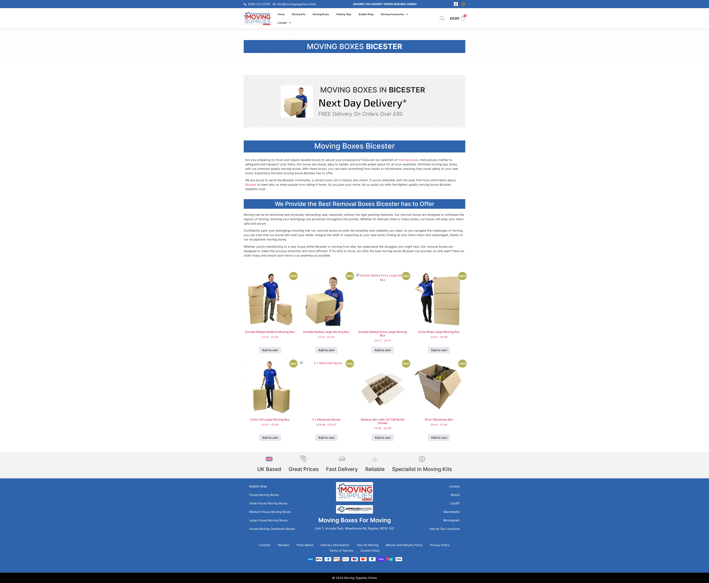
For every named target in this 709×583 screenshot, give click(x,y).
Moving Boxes (321, 14)
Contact (282, 22)
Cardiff (455, 503)
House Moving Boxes (264, 495)
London (454, 486)
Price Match (305, 545)
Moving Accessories (392, 14)
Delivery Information (335, 545)
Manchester (451, 512)
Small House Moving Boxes (268, 503)
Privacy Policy (440, 545)
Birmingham (451, 520)
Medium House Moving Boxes (270, 512)
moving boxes (408, 160)
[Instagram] (463, 4)
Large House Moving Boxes (268, 520)
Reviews (283, 545)
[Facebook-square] (456, 4)
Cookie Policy (370, 550)
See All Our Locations (445, 529)
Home (281, 14)
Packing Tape (343, 14)
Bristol (455, 495)
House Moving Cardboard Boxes (272, 529)
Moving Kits (298, 14)
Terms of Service (341, 550)
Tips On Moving (368, 545)
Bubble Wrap (366, 14)
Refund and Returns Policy (404, 545)
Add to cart (270, 350)
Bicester (250, 184)
